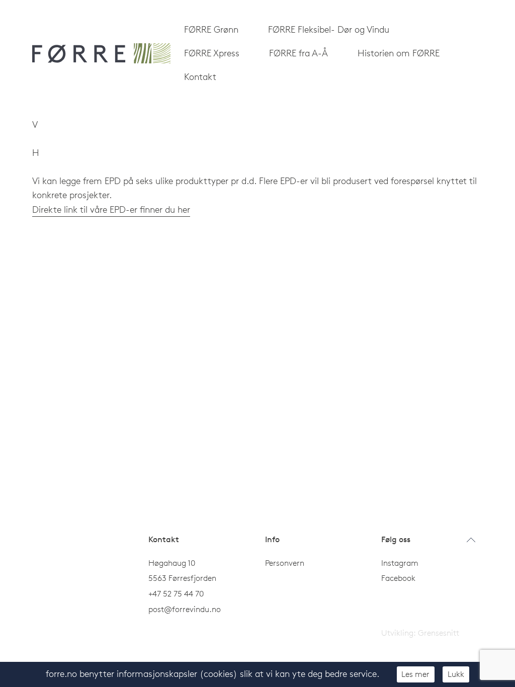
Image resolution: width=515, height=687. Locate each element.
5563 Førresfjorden (182, 578)
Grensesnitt (438, 633)
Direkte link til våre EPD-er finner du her (111, 209)
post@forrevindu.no (185, 609)
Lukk (456, 674)
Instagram (399, 563)
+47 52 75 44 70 (176, 593)
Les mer (415, 674)
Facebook (398, 578)
